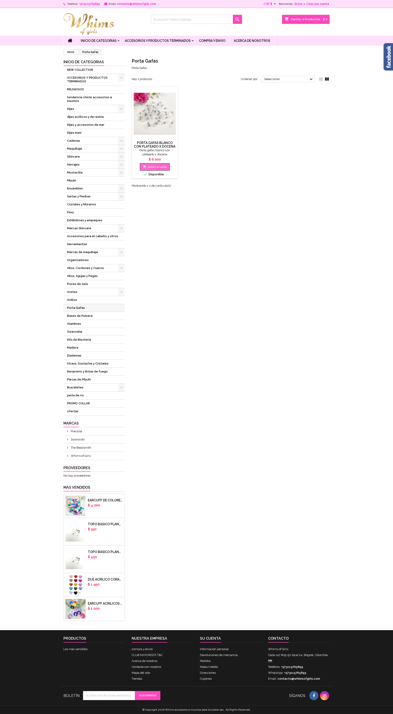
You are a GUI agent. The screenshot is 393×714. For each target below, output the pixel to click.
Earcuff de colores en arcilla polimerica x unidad (105, 500)
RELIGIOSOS (75, 89)
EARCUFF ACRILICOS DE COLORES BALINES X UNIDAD (105, 603)
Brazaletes (75, 387)
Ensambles (75, 188)
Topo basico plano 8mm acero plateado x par (105, 552)
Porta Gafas (76, 307)
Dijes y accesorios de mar (85, 124)
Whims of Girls (80, 456)
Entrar (298, 3)
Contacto (278, 638)
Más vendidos (76, 487)
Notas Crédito (209, 667)
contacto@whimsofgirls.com (136, 3)
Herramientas (77, 244)
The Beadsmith (80, 447)
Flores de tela (77, 284)
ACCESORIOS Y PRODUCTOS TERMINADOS (158, 41)
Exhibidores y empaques (84, 220)
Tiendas (137, 678)
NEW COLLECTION (80, 69)
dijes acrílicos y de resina (85, 116)
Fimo (70, 212)
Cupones (206, 678)
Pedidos (205, 661)
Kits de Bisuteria (79, 339)
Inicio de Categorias (98, 41)
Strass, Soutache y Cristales (87, 363)
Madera (72, 347)
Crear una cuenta (317, 3)
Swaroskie (74, 331)
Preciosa (76, 431)
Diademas (74, 355)
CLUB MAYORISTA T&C (147, 655)
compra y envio (212, 41)
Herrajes (73, 164)
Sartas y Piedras (79, 196)
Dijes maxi (74, 132)
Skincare (73, 156)
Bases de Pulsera (80, 315)
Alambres (74, 323)
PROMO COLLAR (78, 403)
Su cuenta (210, 638)
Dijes (70, 109)
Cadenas (73, 140)
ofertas (72, 411)
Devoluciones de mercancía (219, 655)
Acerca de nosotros (252, 41)
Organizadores (78, 260)
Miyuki (71, 180)
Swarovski (77, 439)
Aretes (72, 292)
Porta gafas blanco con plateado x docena (154, 144)
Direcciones (208, 672)
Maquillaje (74, 148)
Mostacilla (75, 172)
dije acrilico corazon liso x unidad (105, 579)
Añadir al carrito (155, 166)
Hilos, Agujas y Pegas (82, 276)
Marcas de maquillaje (82, 252)
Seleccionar (289, 79)
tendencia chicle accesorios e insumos (89, 99)
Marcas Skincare (79, 228)
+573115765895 (89, 3)
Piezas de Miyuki (79, 379)
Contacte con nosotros (146, 667)
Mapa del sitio (141, 672)
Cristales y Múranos (81, 204)
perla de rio (75, 395)
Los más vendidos (75, 649)
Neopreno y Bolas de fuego (87, 371)
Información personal (214, 649)
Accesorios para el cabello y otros (92, 236)
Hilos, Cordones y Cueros (85, 268)
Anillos (72, 300)
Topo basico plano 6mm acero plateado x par (105, 524)
